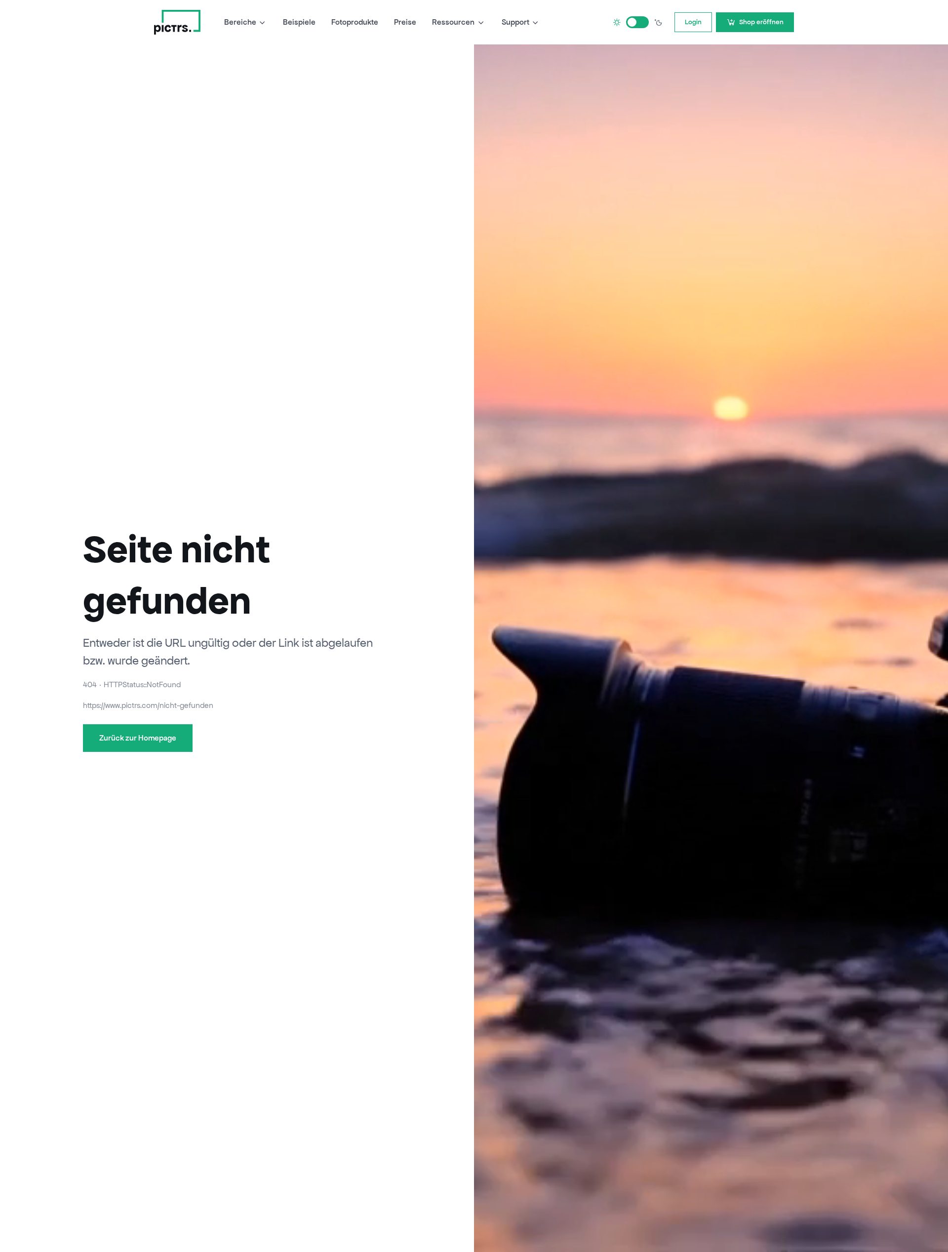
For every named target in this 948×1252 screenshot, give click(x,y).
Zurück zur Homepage (137, 738)
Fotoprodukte (354, 22)
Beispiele (299, 22)
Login (693, 22)
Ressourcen (453, 22)
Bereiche (240, 22)
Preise (405, 22)
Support (515, 22)
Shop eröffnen (761, 22)
